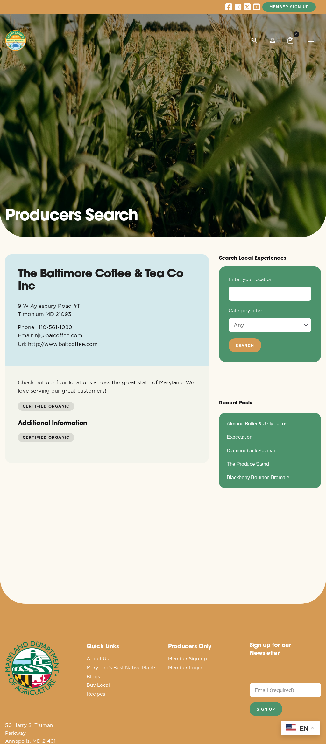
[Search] (255, 40)
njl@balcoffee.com (58, 335)
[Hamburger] (312, 40)
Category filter (245, 310)
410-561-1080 (54, 327)
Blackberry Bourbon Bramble (258, 477)
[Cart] (290, 40)
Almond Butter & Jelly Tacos (257, 423)
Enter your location (251, 279)
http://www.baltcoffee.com (63, 344)
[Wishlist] (272, 40)
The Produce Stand (248, 464)
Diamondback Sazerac (251, 450)
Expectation (239, 437)
